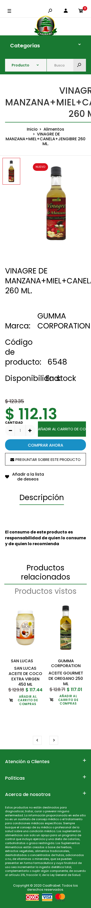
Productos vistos (46, 591)
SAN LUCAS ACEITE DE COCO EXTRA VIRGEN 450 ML (25, 676)
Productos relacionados (45, 572)
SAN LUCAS (22, 661)
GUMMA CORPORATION (63, 320)
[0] (80, 11)
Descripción (41, 497)
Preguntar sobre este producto (48, 459)
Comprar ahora (45, 445)
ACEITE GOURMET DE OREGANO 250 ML (66, 678)
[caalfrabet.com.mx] (45, 26)
